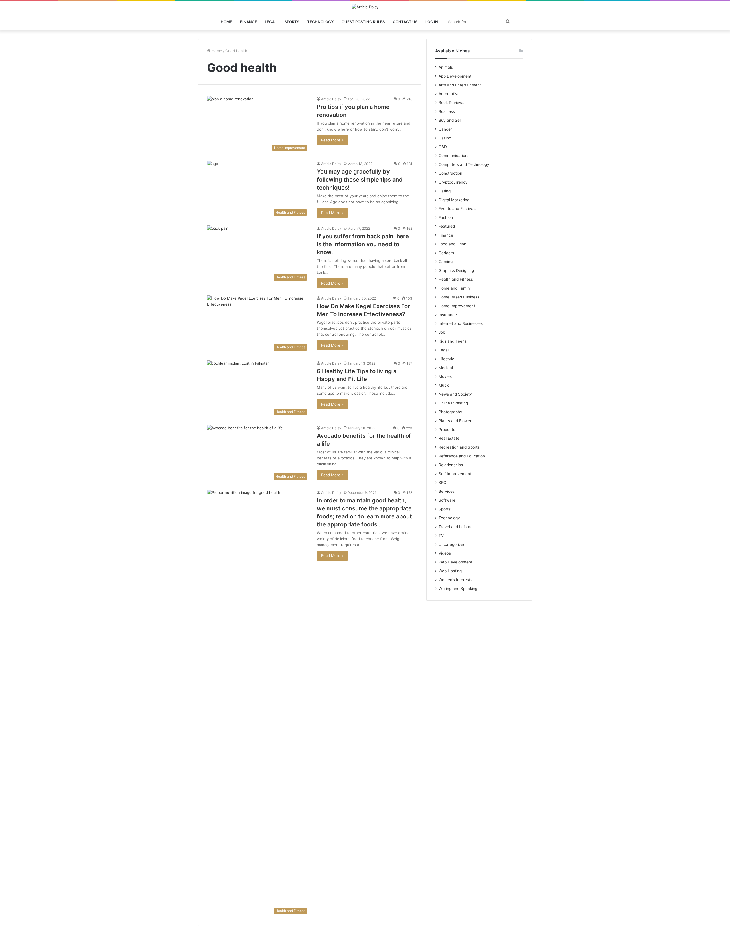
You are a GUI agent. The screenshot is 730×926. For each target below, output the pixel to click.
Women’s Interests (455, 579)
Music (444, 385)
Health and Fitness (456, 279)
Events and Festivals (457, 208)
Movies (445, 376)
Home (226, 21)
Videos (445, 553)
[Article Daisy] (365, 7)
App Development (455, 76)
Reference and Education (462, 456)
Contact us (405, 21)
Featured (447, 226)
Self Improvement (455, 473)
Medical (446, 367)
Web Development (455, 562)
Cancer (445, 129)
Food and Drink (452, 244)
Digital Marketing (454, 200)
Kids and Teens (453, 341)
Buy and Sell (450, 120)
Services (447, 491)
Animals (446, 67)
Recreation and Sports (459, 447)
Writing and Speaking (458, 588)
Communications (454, 155)
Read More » (332, 140)
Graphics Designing (456, 270)
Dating (445, 191)
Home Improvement (457, 306)
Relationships (451, 465)
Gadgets (446, 253)
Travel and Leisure (456, 526)
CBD (443, 147)
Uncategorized (452, 544)
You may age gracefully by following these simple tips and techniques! (360, 179)
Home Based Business (459, 297)
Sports (292, 21)
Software (447, 500)
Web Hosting (450, 571)
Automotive (449, 93)
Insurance (448, 314)
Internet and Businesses (461, 323)
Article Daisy (331, 99)
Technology (320, 21)
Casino (445, 138)
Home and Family (455, 288)
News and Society (455, 394)
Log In (431, 21)
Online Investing (453, 403)
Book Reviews (451, 102)
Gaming (446, 261)
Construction (450, 173)
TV (441, 535)
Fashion (446, 217)
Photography (450, 412)
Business (447, 111)
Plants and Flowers (456, 420)
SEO (442, 482)
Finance (248, 21)
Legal (271, 21)
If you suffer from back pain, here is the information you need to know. (363, 244)
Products (447, 429)
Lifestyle (446, 359)
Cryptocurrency (453, 182)
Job (442, 332)
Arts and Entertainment (460, 85)
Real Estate (449, 438)
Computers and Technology (464, 164)
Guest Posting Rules (363, 21)
